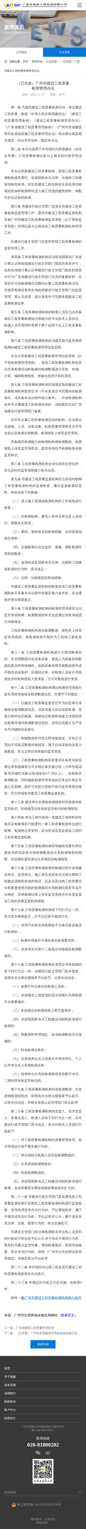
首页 (25, 61)
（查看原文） (68, 1315)
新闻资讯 (37, 61)
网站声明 (42, 1522)
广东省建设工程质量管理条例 (35, 1327)
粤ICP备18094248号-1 (43, 1430)
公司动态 (21, 52)
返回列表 (43, 1344)
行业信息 (64, 52)
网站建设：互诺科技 (43, 1519)
